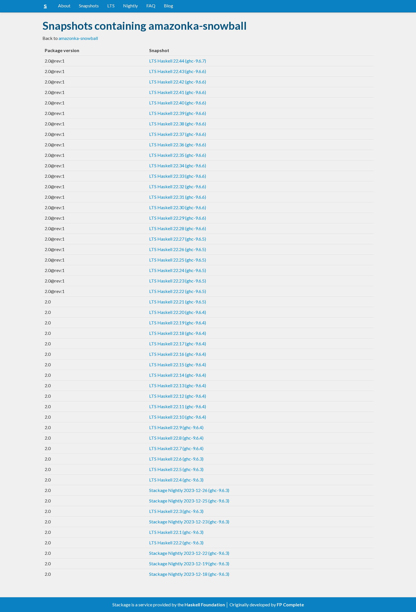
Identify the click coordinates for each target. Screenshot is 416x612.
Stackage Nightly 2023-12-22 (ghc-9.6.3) (189, 553)
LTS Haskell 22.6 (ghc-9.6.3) (176, 458)
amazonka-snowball (78, 38)
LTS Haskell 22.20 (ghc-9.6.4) (177, 312)
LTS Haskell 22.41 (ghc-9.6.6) (177, 92)
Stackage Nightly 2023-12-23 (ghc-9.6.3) (189, 521)
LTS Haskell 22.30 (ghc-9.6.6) (177, 207)
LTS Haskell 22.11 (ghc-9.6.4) (177, 406)
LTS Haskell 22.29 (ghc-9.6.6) (177, 218)
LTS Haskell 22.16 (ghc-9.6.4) (177, 354)
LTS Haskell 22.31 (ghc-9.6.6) (177, 197)
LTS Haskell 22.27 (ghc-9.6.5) (177, 238)
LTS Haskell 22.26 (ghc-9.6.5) (177, 249)
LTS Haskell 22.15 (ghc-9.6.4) (177, 364)
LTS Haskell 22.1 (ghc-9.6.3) (176, 532)
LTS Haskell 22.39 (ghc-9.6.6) (177, 113)
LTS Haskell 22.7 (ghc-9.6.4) (176, 448)
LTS (111, 5)
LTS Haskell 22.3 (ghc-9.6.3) (176, 511)
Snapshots (89, 5)
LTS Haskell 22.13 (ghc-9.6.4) (177, 385)
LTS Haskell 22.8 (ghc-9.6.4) (176, 437)
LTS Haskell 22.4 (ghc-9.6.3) (176, 479)
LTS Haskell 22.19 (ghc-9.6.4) (177, 322)
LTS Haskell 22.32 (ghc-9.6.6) (177, 186)
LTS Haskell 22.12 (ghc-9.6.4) (177, 396)
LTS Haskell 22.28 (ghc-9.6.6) (177, 228)
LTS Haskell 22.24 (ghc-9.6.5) (177, 270)
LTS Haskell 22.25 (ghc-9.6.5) (177, 259)
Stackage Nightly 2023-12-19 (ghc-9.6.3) (189, 563)
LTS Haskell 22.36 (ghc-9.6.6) (177, 144)
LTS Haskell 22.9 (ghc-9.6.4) (176, 427)
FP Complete (290, 604)
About (64, 5)
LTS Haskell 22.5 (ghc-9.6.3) (176, 469)
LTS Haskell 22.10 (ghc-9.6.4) (177, 417)
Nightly (130, 5)
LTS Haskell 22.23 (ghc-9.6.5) (177, 280)
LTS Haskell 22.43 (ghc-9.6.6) (177, 71)
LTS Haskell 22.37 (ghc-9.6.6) (177, 134)
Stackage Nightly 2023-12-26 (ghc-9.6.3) (189, 490)
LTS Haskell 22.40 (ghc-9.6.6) (177, 102)
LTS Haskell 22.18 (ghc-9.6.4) (177, 333)
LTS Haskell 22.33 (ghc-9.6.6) (177, 176)
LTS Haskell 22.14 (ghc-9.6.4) (177, 375)
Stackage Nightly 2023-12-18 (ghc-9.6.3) (189, 574)
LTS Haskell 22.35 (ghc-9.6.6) (177, 155)
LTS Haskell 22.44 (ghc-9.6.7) (177, 60)
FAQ (150, 5)
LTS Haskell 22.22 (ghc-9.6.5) (177, 291)
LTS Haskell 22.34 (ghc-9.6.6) (177, 165)
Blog (168, 5)
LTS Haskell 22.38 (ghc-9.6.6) (177, 123)
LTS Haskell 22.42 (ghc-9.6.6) (177, 81)
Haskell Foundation (205, 604)
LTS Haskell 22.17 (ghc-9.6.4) (177, 343)
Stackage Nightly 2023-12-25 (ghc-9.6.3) (189, 500)
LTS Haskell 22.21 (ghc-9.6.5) (177, 301)
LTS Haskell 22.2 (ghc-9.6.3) (176, 542)
